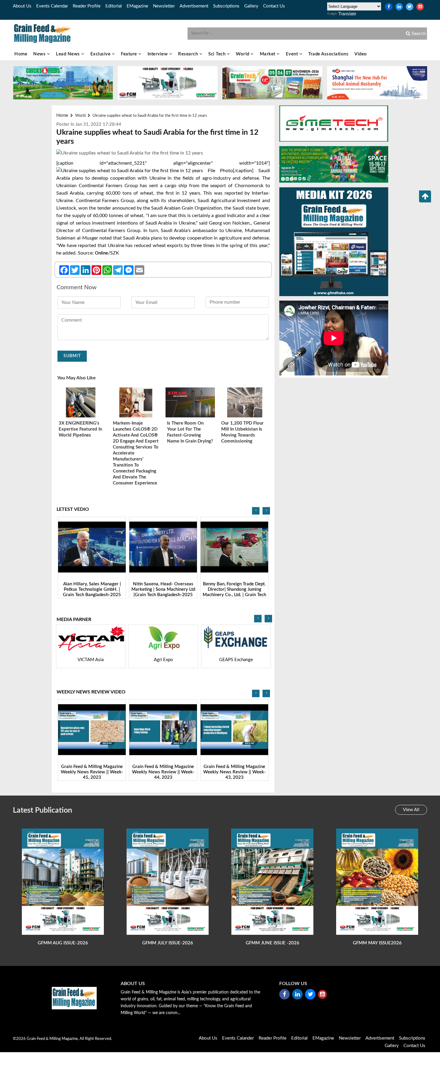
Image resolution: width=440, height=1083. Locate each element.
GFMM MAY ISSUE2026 (377, 943)
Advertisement (194, 6)
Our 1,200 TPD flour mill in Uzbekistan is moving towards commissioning (242, 432)
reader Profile (87, 6)
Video (360, 54)
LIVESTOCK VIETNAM (235, 660)
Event (292, 54)
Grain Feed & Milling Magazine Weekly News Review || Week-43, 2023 (163, 772)
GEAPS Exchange (163, 660)
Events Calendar (52, 6)
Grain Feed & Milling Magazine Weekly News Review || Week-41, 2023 (234, 772)
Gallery (251, 6)
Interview (158, 54)
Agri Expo (90, 660)
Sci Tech (217, 54)
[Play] (92, 547)
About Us (22, 6)
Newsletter (164, 6)
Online (101, 253)
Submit (72, 356)
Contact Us (274, 6)
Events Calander (238, 1038)
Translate (347, 13)
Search (418, 33)
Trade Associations (328, 54)
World (243, 54)
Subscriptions (226, 6)
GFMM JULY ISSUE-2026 (167, 943)
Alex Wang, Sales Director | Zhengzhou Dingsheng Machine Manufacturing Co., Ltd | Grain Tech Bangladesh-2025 (234, 592)
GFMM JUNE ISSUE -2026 (272, 943)
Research (188, 54)
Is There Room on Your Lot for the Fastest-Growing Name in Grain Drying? (190, 432)
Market (268, 54)
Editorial (113, 6)
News (40, 54)
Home (20, 54)
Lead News (68, 54)
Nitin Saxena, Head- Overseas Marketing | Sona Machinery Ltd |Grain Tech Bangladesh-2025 (92, 589)
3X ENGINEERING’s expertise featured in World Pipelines (80, 429)
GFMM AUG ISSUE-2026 (63, 943)
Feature (129, 54)
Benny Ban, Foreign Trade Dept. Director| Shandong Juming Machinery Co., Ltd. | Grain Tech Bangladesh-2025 (163, 592)
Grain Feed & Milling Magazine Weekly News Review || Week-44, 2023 (92, 772)
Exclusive (101, 54)
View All (411, 810)
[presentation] (256, 511)
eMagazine (137, 6)
